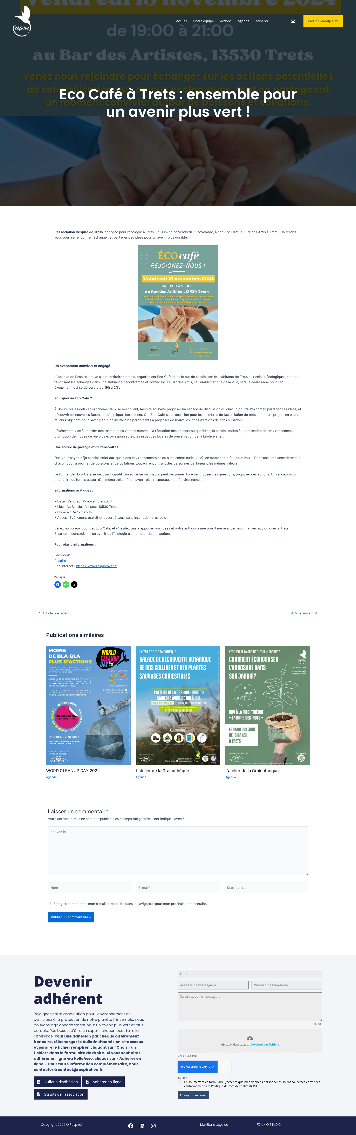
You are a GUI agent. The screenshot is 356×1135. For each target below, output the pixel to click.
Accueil (181, 21)
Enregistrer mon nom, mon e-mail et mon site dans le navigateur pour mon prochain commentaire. (130, 904)
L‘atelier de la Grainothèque (162, 770)
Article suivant (304, 613)
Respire (60, 561)
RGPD (182, 1078)
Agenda (243, 21)
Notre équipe (203, 21)
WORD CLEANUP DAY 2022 (73, 770)
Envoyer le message (193, 1095)
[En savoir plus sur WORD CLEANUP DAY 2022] (88, 705)
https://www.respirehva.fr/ (96, 566)
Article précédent (54, 613)
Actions (226, 21)
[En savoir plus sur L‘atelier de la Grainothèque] (178, 705)
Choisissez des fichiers (264, 1044)
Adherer (262, 21)
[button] (214, 1125)
